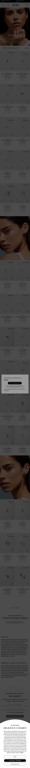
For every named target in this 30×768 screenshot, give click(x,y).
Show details (15, 764)
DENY (15, 756)
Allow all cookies (15, 760)
